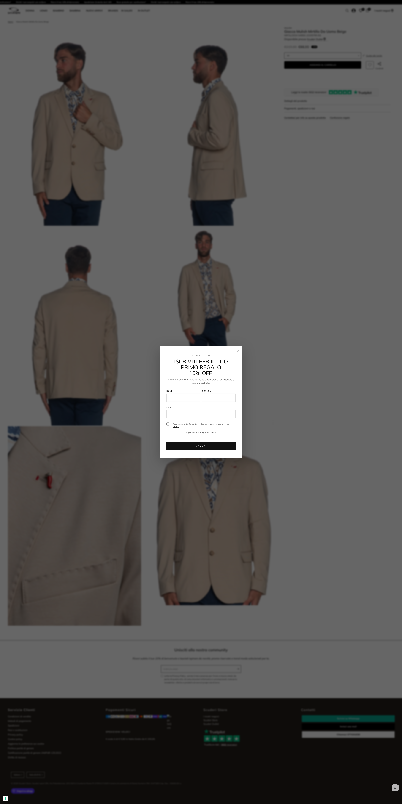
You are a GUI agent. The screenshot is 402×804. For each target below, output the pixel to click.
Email (169, 407)
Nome (169, 391)
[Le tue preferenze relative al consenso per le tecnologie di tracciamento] (5, 798)
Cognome (207, 391)
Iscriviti (201, 446)
